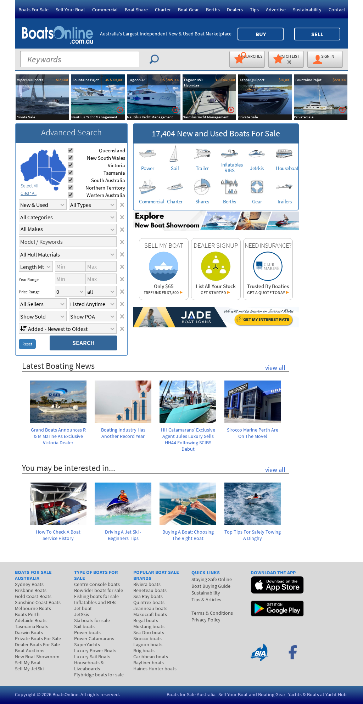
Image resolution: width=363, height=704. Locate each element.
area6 (55, 182)
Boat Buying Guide (210, 586)
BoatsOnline (65, 694)
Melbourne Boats (33, 608)
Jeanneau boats (150, 608)
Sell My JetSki (29, 668)
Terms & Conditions (212, 613)
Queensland (112, 150)
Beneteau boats (150, 590)
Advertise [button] (276, 9)
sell (317, 34)
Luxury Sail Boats (92, 656)
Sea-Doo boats (148, 632)
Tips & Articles (206, 599)
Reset (27, 344)
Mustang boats (148, 626)
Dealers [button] (235, 9)
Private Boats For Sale (38, 638)
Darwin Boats (29, 632)
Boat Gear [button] (188, 9)
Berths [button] (213, 9)
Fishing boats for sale (96, 596)
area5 (58, 177)
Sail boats (84, 626)
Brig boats (144, 650)
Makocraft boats (150, 614)
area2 (43, 159)
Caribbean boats (150, 656)
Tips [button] (254, 9)
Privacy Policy (205, 619)
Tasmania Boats (31, 626)
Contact (337, 9)
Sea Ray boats (148, 596)
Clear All (29, 193)
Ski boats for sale (92, 620)
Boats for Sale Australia (191, 694)
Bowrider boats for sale (98, 590)
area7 (56, 188)
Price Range (29, 291)
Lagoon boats (147, 644)
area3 (44, 176)
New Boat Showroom (37, 656)
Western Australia (105, 195)
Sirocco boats (147, 638)
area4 (57, 160)
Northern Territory (105, 187)
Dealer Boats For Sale (37, 644)
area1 (29, 167)
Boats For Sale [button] (33, 9)
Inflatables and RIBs (95, 602)
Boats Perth (27, 614)
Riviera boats (147, 584)
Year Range (29, 279)
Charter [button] (163, 9)
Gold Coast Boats (33, 596)
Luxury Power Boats (95, 650)
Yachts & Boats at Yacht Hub (317, 694)
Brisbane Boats (30, 590)
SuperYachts (87, 644)
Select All (29, 185)
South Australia (108, 180)
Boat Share (136, 9)
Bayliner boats (148, 662)
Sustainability (307, 9)
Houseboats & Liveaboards (89, 665)
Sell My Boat (28, 662)
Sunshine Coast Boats (38, 602)
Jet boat (83, 608)
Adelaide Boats (30, 620)
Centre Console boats (97, 584)
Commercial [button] (105, 9)
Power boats (87, 632)
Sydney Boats (29, 584)
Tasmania (114, 172)
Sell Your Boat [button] (70, 9)
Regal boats (145, 620)
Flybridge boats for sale (99, 674)
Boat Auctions (29, 650)
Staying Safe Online (211, 579)
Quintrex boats (148, 602)
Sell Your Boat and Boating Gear (251, 694)
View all (275, 367)
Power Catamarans (94, 638)
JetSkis (81, 614)
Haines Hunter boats (155, 668)
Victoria (116, 165)
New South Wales (106, 157)
